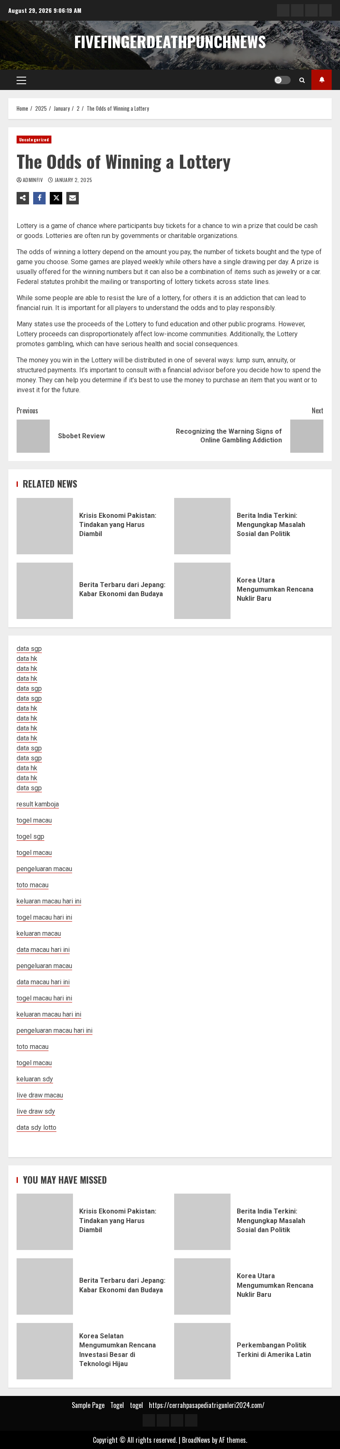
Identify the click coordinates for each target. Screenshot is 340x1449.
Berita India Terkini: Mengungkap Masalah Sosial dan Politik (202, 526)
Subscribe (321, 80)
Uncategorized (34, 139)
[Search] (302, 80)
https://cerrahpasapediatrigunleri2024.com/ (207, 1405)
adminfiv (33, 179)
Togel (117, 1405)
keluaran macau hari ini (49, 1014)
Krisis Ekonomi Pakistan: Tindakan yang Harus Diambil (45, 526)
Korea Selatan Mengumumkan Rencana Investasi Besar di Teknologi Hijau (45, 1351)
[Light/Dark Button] (282, 80)
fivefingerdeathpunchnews (170, 41)
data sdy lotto (36, 1127)
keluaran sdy (35, 1079)
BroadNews (196, 1440)
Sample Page (88, 1405)
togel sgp (30, 836)
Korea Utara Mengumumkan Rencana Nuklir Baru (202, 591)
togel (136, 1405)
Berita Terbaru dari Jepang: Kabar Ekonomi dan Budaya (45, 591)
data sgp (29, 649)
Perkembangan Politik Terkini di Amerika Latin (202, 1351)
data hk (27, 659)
